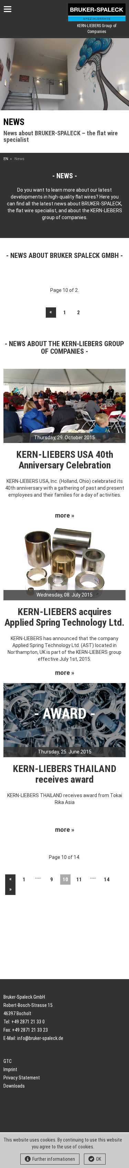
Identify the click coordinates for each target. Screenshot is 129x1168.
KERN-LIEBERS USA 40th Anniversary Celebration (64, 460)
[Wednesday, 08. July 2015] (64, 562)
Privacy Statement (21, 1077)
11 (79, 879)
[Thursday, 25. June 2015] (64, 719)
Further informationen (53, 1159)
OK (98, 1159)
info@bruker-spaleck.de (40, 1038)
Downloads (14, 1086)
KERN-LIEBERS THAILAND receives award (64, 774)
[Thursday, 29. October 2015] (64, 405)
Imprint (10, 1069)
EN (5, 159)
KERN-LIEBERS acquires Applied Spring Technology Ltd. (64, 617)
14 (106, 879)
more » (64, 515)
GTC (7, 1061)
